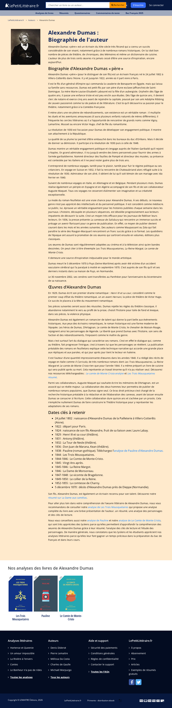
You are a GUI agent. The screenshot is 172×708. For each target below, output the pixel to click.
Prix (133, 658)
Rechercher (118, 5)
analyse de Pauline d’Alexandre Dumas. (138, 451)
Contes (14, 664)
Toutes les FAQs (100, 671)
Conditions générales (103, 653)
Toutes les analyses (21, 677)
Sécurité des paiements (104, 647)
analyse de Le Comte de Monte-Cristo (140, 520)
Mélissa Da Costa (60, 658)
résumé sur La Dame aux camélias (67, 497)
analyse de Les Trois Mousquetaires (108, 507)
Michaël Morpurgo (61, 670)
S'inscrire (138, 5)
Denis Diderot (58, 647)
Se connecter (156, 5)
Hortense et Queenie (22, 647)
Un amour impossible (22, 653)
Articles (135, 664)
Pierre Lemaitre (59, 653)
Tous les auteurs (60, 677)
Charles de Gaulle (61, 664)
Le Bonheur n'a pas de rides (26, 670)
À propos (136, 647)
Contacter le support (102, 664)
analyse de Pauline (97, 520)
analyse (105, 373)
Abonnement (138, 653)
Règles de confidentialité (105, 658)
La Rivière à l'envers (21, 658)
